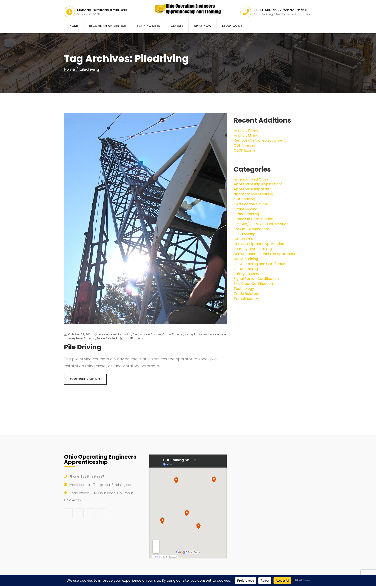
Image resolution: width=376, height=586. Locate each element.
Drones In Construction (253, 218)
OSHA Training (246, 268)
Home (73, 26)
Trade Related (107, 338)
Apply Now (202, 26)
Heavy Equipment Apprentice (205, 334)
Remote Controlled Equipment (260, 140)
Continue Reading (85, 379)
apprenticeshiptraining (115, 334)
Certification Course (147, 334)
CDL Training (244, 145)
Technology (244, 288)
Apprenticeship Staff (251, 189)
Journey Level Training (79, 338)
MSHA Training (246, 258)
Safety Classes (246, 273)
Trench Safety (246, 298)
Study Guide (232, 26)
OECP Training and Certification (260, 263)
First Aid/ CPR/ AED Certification (261, 223)
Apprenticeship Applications (258, 184)
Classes (177, 26)
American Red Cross (251, 179)
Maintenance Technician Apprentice (265, 253)
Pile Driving (82, 347)
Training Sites (148, 26)
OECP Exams (244, 150)
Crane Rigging (245, 209)
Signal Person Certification (256, 278)
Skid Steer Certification (253, 283)
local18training (134, 338)
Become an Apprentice (107, 26)
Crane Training (172, 334)
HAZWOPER (243, 238)
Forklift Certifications (252, 228)
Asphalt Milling (246, 135)
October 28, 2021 (79, 334)
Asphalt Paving (246, 130)
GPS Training (244, 233)
